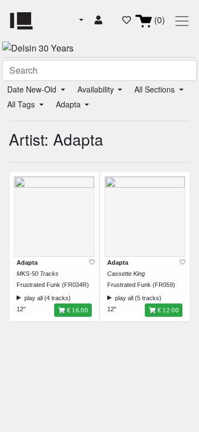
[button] (80, 19)
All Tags (22, 104)
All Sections (155, 89)
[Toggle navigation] (182, 21)
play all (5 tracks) (136, 298)
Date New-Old (33, 89)
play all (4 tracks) (46, 298)
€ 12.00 (167, 310)
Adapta (69, 104)
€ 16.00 (76, 310)
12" (21, 309)
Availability (96, 89)
